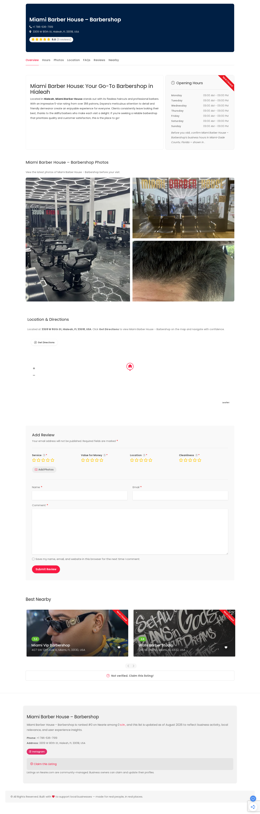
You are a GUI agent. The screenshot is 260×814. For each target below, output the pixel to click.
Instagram (38, 751)
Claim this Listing (45, 764)
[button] (34, 369)
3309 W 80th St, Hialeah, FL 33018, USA (55, 31)
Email (137, 487)
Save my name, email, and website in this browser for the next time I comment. (88, 559)
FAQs (86, 60)
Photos (59, 60)
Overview (32, 60)
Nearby (114, 60)
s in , (123, 725)
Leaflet (225, 402)
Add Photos (46, 469)
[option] (77, 636)
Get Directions (46, 342)
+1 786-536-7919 (42, 27)
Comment (40, 505)
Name (37, 487)
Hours (46, 60)
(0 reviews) (61, 39)
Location (73, 60)
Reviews (99, 60)
